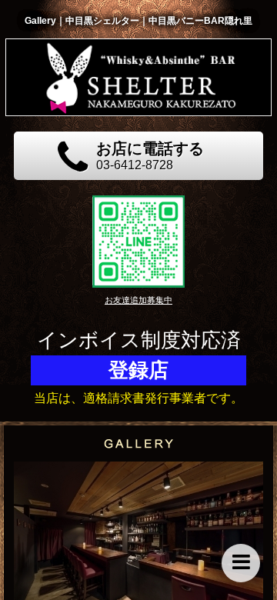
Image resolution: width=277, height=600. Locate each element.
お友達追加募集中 (138, 300)
